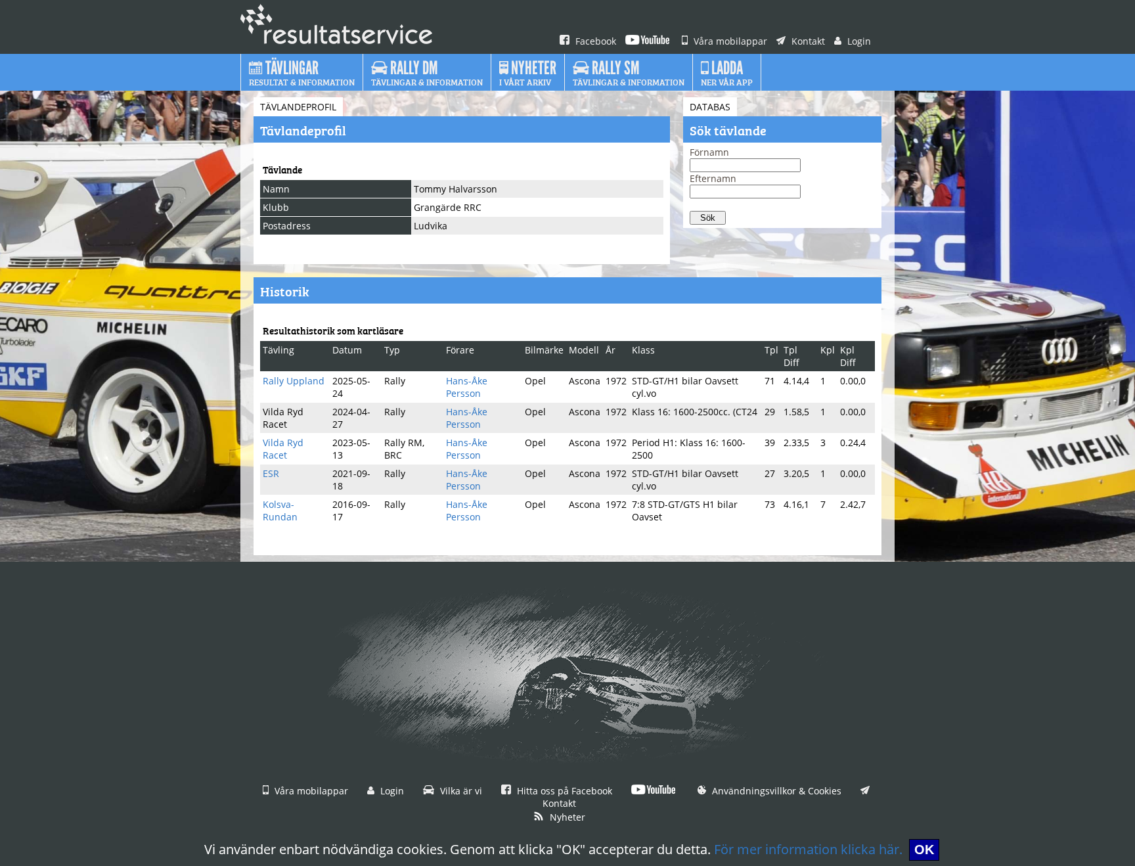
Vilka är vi (459, 791)
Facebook (594, 41)
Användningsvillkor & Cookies (775, 791)
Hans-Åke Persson (466, 387)
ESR (271, 473)
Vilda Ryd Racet (283, 448)
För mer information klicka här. (808, 849)
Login (858, 41)
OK (924, 849)
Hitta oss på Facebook (563, 791)
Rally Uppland (293, 381)
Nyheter (566, 817)
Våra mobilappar (729, 41)
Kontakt (807, 41)
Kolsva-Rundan (280, 510)
